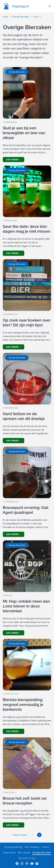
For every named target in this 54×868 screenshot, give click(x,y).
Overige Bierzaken (20, 16)
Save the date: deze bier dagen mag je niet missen (26, 229)
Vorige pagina (20, 835)
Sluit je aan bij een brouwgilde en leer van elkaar (24, 133)
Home (5, 16)
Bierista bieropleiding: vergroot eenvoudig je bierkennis (23, 704)
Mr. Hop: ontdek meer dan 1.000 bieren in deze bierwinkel (26, 606)
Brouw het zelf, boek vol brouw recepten (24, 800)
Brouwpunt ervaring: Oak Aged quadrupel (25, 510)
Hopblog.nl (20, 6)
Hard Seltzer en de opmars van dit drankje (24, 416)
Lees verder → (13, 159)
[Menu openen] (49, 6)
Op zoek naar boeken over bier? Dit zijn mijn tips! (26, 322)
